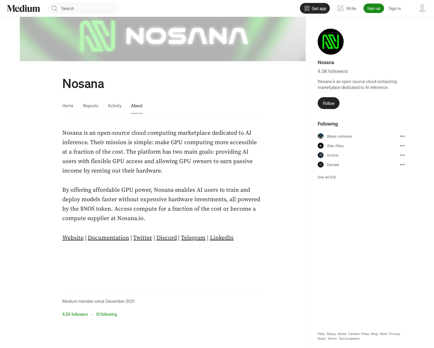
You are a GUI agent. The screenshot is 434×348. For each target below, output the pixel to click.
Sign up (373, 8)
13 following (106, 314)
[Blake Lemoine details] (402, 136)
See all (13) (327, 176)
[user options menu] (422, 7)
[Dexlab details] (402, 164)
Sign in (395, 8)
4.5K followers (75, 314)
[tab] (68, 105)
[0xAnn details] (402, 155)
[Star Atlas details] (402, 145)
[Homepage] (23, 8)
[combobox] (89, 8)
